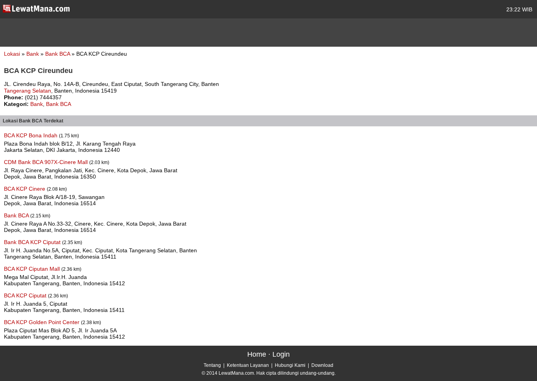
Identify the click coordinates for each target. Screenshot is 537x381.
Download (322, 365)
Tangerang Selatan (27, 91)
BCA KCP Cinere (25, 189)
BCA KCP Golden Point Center (42, 322)
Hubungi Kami (290, 365)
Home (256, 354)
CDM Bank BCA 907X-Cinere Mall (46, 162)
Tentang (212, 365)
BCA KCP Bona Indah (31, 135)
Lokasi (12, 54)
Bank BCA (58, 54)
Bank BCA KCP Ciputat (33, 242)
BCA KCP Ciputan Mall (32, 269)
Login (281, 354)
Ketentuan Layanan (248, 365)
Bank (33, 54)
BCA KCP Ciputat (26, 295)
